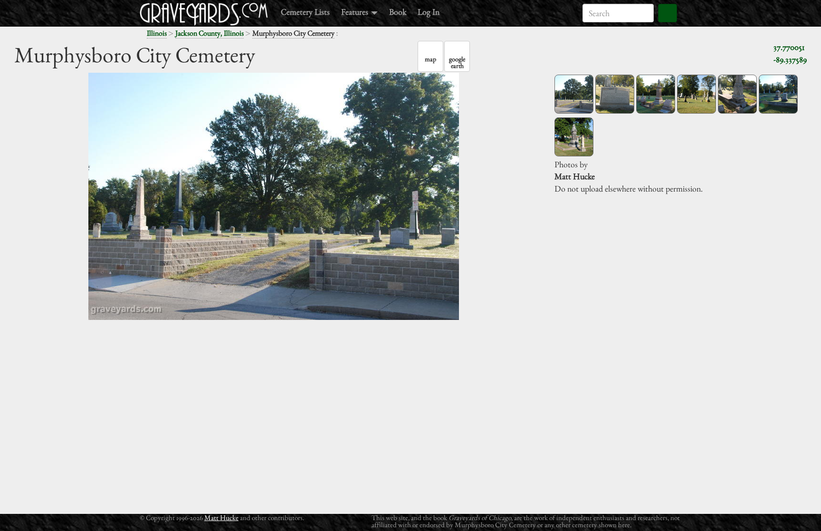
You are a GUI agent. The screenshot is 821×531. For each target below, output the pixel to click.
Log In (428, 11)
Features (355, 11)
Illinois (157, 33)
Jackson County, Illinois (209, 33)
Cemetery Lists (305, 11)
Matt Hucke (221, 517)
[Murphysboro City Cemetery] (573, 94)
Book (397, 11)
